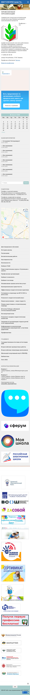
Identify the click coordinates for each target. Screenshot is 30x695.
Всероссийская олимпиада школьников (14, 350)
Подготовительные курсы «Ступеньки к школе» (14, 269)
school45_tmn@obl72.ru (8, 383)
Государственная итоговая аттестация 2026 (14, 342)
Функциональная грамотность (11, 286)
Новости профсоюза (7, 63)
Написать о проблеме (11, 105)
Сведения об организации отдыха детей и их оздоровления (14, 322)
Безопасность (5, 263)
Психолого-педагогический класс (12, 298)
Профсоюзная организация (10, 274)
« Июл (3, 132)
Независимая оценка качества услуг (13, 283)
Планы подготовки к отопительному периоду (13, 305)
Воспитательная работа (9, 256)
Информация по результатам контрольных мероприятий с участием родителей (14, 328)
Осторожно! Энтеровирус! (11, 141)
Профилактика (6, 332)
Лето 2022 (4, 359)
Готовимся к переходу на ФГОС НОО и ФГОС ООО (14, 293)
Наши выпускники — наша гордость (13, 301)
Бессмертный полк (7, 313)
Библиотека (5, 356)
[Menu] (28, 2)
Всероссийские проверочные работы (13, 347)
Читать (17, 60)
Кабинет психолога (7, 277)
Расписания (5, 253)
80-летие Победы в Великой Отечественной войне (10, 309)
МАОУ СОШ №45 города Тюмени (12, 2)
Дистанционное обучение (10, 247)
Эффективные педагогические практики (15, 290)
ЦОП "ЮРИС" (24, 690)
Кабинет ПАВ (5, 266)
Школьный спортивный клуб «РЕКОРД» (14, 353)
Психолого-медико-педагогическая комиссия (13, 317)
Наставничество (6, 259)
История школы (6, 250)
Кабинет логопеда (7, 280)
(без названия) (7, 146)
